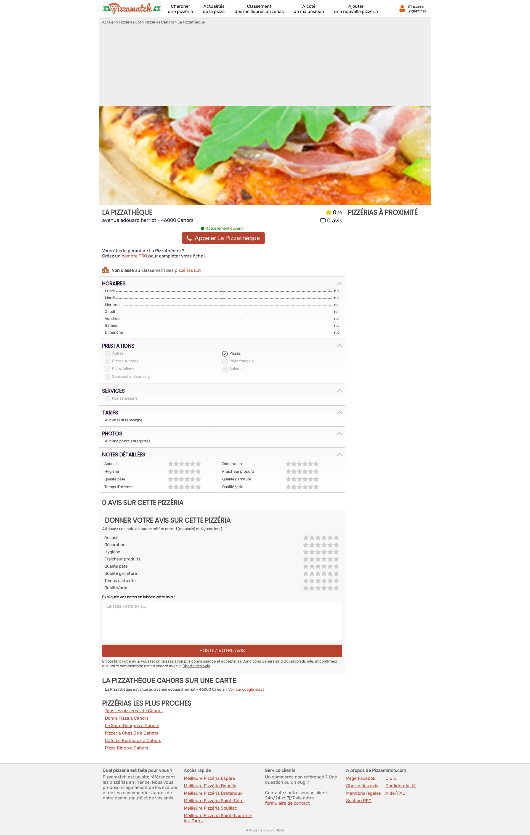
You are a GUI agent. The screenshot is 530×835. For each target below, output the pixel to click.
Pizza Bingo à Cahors (126, 748)
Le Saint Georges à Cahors (132, 725)
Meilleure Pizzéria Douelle (210, 785)
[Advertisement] (265, 66)
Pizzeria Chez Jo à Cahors (131, 733)
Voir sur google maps (246, 689)
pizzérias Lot (188, 270)
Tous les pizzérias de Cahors (134, 710)
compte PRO (134, 256)
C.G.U (391, 778)
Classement (259, 9)
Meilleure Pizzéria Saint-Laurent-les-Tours (218, 818)
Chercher (180, 9)
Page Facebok (360, 778)
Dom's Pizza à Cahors (127, 718)
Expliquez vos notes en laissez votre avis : (138, 597)
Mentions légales (363, 793)
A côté (309, 9)
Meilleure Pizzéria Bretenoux (213, 793)
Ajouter (356, 9)
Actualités (214, 9)
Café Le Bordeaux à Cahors (133, 740)
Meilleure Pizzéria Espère (209, 778)
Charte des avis (196, 666)
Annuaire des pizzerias (132, 8)
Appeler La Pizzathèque (227, 238)
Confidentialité (400, 785)
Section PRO (359, 800)
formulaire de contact (287, 803)
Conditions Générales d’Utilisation (271, 661)
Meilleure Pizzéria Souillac (210, 808)
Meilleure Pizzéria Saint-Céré (213, 800)
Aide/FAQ (395, 793)
